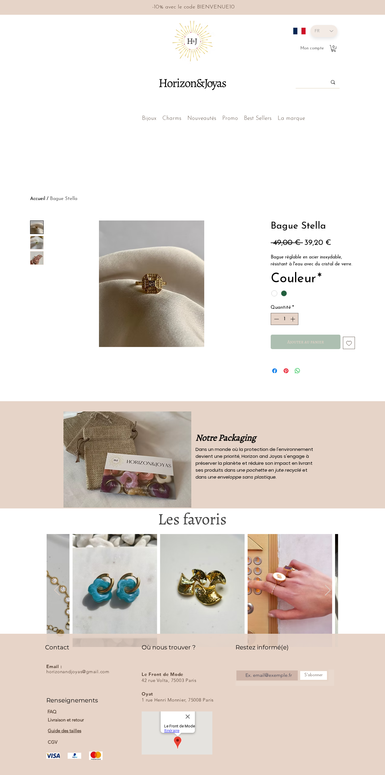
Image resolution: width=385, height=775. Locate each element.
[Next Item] (327, 590)
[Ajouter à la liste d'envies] (349, 343)
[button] (333, 48)
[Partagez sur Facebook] (274, 370)
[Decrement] (276, 319)
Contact (57, 647)
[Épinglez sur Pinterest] (286, 370)
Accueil (37, 198)
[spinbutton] (284, 319)
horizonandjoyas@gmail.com (77, 671)
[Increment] (293, 319)
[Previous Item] (57, 590)
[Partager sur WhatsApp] (297, 370)
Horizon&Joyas (192, 82)
